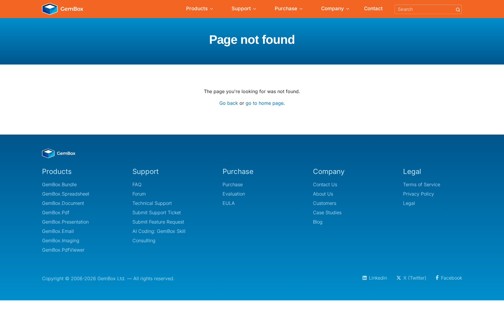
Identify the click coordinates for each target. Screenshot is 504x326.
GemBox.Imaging (60, 240)
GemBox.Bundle (59, 184)
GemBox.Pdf (55, 212)
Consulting (143, 240)
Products (197, 8)
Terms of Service (421, 184)
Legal (409, 203)
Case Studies (327, 212)
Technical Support (152, 203)
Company (332, 8)
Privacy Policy (418, 194)
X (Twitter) (414, 278)
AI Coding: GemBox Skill (159, 231)
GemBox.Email (58, 231)
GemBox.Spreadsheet (65, 194)
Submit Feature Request (158, 222)
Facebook (451, 278)
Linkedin (378, 278)
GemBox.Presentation (65, 222)
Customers (324, 203)
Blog (318, 222)
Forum (139, 194)
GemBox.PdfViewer (63, 250)
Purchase (286, 8)
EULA (229, 203)
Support (241, 8)
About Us (323, 194)
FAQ (136, 184)
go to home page (265, 103)
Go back (228, 103)
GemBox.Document (63, 203)
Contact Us (325, 184)
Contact (373, 8)
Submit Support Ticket (156, 212)
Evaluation (234, 194)
